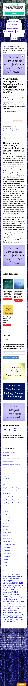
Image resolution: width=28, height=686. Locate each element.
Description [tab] (7, 138)
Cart (21, 35)
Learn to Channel (12, 28)
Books (14, 35)
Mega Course (6, 515)
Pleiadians (6, 526)
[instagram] (15, 429)
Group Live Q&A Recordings (11, 491)
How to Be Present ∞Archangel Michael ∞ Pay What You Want (8, 294)
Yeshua (5, 565)
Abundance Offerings (9, 452)
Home (5, 46)
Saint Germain (7, 532)
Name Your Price (12, 24)
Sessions (5, 535)
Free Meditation (9, 31)
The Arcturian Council (9, 544)
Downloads (6, 129)
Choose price (7, 298)
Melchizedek (6, 518)
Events (5, 482)
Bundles (5, 476)
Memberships (7, 520)
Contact (14, 38)
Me (6, 35)
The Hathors (6, 556)
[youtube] (5, 429)
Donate (19, 31)
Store (9, 46)
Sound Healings (7, 538)
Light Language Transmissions (12, 503)
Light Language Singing (10, 500)
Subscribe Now (14, 13)
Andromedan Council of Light (11, 458)
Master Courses (13, 21)
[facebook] (10, 429)
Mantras (5, 506)
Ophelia (5, 524)
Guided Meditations (8, 494)
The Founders (7, 553)
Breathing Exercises (8, 473)
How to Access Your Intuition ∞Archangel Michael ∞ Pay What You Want (18, 295)
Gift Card (5, 485)
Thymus (5, 559)
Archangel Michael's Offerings (11, 464)
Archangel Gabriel (8, 461)
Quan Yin (5, 529)
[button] (22, 56)
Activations (6, 455)
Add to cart (17, 121)
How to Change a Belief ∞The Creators (7, 318)
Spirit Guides (6, 541)
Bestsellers (15, 127)
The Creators (6, 550)
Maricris (5, 509)
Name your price (9, 111)
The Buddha (6, 547)
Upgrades (5, 562)
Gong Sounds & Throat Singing (12, 488)
